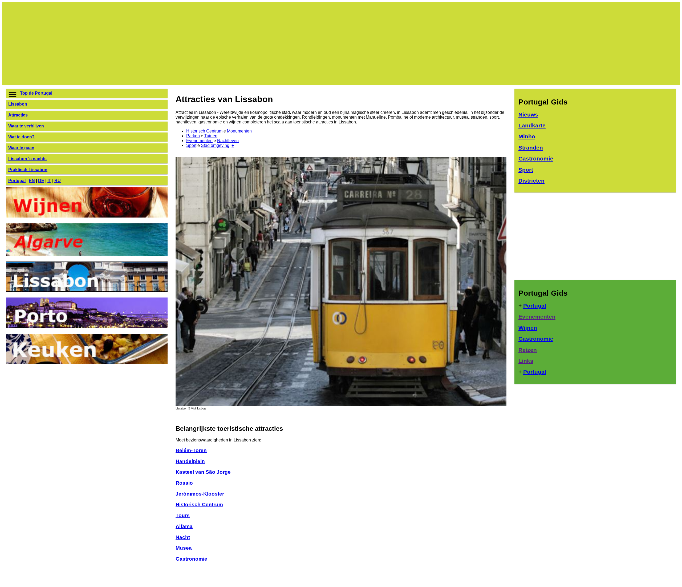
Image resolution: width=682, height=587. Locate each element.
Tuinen (210, 136)
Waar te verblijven (26, 126)
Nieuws (528, 114)
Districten (531, 181)
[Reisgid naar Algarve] (87, 254)
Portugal (17, 180)
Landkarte (532, 125)
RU (57, 180)
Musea (184, 548)
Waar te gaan (21, 148)
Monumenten (239, 131)
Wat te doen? (21, 137)
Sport (191, 145)
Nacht (183, 537)
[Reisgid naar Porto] (87, 326)
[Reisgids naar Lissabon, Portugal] (341, 404)
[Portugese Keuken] (87, 362)
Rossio (184, 483)
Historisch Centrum (204, 131)
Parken (193, 136)
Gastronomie (191, 559)
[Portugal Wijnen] (87, 216)
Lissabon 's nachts (27, 158)
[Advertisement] (166, 43)
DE (41, 180)
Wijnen (527, 328)
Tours (183, 515)
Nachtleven (228, 140)
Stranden (530, 147)
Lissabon (17, 104)
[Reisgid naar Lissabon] (87, 290)
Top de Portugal (36, 93)
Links (525, 361)
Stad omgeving (215, 145)
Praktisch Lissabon (27, 169)
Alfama (184, 526)
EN (32, 180)
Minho (526, 136)
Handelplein (190, 461)
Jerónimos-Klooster (200, 494)
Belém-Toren (191, 450)
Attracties (18, 115)
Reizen (527, 350)
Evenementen (199, 140)
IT (49, 180)
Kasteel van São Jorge (203, 472)
